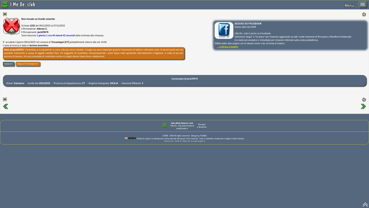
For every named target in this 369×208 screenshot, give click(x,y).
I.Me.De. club (22, 5)
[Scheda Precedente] (5, 109)
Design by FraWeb (199, 136)
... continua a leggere (227, 46)
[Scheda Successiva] (363, 109)
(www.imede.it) (188, 126)
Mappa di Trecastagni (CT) (27, 64)
